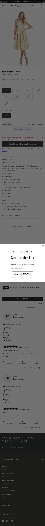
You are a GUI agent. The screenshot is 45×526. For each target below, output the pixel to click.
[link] (22, 275)
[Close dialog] (43, 246)
